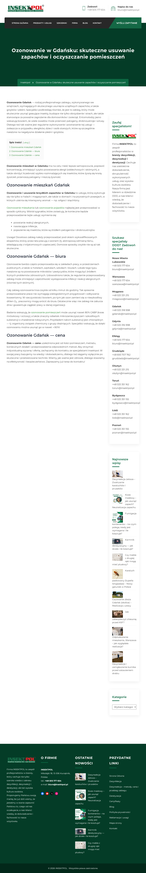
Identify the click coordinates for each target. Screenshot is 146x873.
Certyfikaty (114, 801)
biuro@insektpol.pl (128, 10)
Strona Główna (20, 23)
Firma (75, 23)
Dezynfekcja (115, 781)
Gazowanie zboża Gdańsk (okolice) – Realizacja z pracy (121, 602)
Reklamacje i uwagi (119, 817)
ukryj (26, 142)
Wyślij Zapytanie (126, 23)
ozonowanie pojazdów (52, 207)
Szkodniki (62, 23)
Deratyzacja (115, 796)
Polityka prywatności (119, 812)
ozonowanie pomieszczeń (46, 312)
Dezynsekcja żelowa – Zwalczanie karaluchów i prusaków (123, 484)
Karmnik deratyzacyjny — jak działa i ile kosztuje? (123, 544)
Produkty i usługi (42, 23)
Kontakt (97, 23)
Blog (85, 23)
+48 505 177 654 (96, 9)
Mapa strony (115, 823)
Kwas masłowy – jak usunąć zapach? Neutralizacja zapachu (89, 797)
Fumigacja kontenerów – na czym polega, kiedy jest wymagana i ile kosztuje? (124, 523)
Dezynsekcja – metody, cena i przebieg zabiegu (124, 788)
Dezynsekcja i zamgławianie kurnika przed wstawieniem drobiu (124, 669)
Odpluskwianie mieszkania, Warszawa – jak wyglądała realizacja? (124, 642)
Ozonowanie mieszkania (20, 207)
